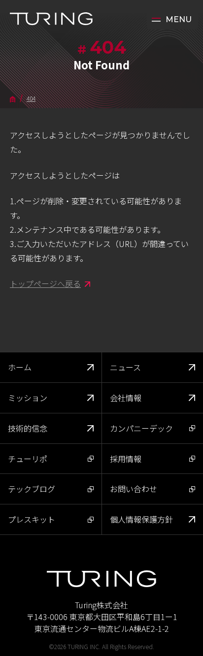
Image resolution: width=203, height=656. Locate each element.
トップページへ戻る (45, 283)
